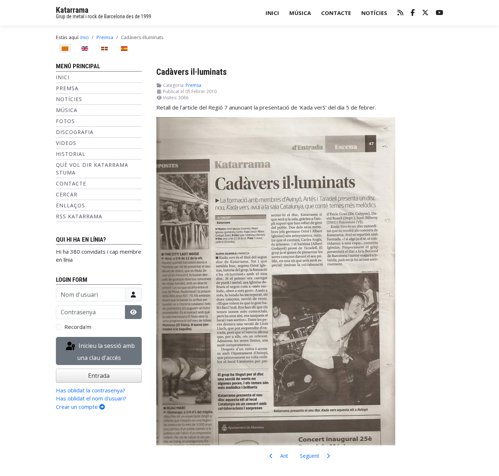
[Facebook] (413, 13)
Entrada (99, 376)
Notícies (374, 12)
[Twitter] (425, 13)
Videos (66, 142)
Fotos (65, 121)
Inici (272, 12)
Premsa (67, 88)
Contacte (336, 12)
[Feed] (400, 13)
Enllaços (70, 205)
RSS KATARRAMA (79, 216)
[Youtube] (439, 13)
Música (300, 12)
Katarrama (72, 10)
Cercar (66, 194)
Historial (70, 153)
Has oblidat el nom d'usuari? (91, 398)
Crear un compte (77, 406)
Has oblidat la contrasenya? (90, 390)
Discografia (75, 131)
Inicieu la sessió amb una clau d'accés (106, 352)
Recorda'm (77, 326)
